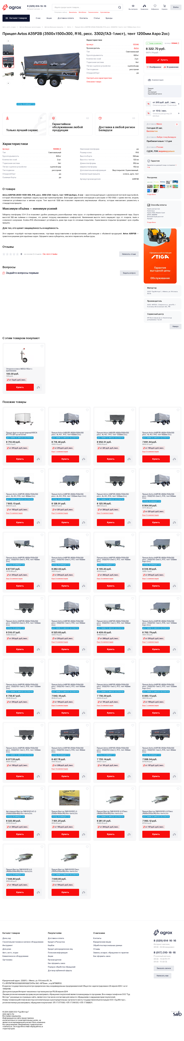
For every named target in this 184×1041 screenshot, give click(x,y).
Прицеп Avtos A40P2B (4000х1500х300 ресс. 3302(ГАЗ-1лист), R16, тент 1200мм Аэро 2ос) (159, 623)
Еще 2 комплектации (14, 578)
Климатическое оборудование (15, 956)
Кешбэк (51, 945)
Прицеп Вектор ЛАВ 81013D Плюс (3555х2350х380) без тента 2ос (65, 870)
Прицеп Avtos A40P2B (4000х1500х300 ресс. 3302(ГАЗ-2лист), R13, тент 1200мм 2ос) (23, 623)
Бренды (109, 18)
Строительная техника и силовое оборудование (23, 942)
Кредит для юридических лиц (60, 949)
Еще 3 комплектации (150, 451)
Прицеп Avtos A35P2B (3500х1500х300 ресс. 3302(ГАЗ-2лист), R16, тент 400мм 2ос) (68, 750)
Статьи (97, 18)
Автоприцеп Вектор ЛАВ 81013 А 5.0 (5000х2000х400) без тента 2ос (21, 812)
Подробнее (151, 222)
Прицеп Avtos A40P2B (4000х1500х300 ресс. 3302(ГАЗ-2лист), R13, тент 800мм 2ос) (68, 560)
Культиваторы (105, 12)
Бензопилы (73, 12)
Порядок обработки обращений (61, 967)
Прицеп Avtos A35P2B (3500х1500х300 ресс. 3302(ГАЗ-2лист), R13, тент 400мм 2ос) (113, 750)
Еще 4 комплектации (60, 769)
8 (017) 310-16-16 (165, 952)
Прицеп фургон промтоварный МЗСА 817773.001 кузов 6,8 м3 (21, 434)
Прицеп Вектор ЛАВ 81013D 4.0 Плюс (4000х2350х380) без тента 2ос (112, 812)
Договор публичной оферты (60, 971)
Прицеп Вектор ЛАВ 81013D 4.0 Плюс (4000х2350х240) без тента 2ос (157, 812)
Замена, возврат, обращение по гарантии (111, 953)
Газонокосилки (93, 12)
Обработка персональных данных (107, 945)
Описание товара (93, 82)
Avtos (69, 27)
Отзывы (96, 949)
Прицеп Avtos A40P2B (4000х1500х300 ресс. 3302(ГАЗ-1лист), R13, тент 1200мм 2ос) (23, 750)
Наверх (175, 326)
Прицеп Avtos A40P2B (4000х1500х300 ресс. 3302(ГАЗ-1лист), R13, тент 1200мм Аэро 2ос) (159, 686)
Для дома (7, 949)
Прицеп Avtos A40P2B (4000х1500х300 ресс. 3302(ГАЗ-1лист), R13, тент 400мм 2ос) (113, 686)
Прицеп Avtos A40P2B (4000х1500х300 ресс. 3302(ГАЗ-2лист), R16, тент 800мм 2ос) (159, 496)
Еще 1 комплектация (60, 451)
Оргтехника (7, 960)
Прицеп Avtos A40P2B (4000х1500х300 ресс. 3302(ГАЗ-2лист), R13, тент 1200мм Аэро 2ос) (159, 560)
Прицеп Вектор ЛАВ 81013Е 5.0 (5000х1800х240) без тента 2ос (65, 812)
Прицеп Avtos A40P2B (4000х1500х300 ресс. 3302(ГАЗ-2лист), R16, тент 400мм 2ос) (23, 560)
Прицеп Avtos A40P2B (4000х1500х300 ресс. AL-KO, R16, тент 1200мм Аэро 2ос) (69, 495)
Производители (54, 960)
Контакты (84, 18)
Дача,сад (7, 938)
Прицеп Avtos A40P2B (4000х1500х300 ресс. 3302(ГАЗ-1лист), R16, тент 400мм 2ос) (113, 623)
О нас (38, 18)
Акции (49, 18)
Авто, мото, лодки (9, 27)
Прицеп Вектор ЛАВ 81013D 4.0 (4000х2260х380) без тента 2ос (19, 870)
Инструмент (8, 945)
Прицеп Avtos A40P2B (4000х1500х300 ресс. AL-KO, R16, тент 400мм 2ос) (22, 495)
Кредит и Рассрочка (56, 942)
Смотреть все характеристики (99, 78)
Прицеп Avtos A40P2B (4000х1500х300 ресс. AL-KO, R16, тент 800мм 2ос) (158, 434)
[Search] (119, 7)
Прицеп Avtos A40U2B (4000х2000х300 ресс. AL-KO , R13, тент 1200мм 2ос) (113, 434)
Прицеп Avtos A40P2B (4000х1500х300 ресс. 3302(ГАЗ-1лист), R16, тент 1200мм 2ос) (23, 686)
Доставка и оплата (66, 18)
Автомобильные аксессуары (30, 27)
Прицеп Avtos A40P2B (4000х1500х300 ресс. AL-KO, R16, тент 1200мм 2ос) (113, 495)
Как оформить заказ (56, 963)
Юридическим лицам (102, 942)
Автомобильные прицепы (54, 27)
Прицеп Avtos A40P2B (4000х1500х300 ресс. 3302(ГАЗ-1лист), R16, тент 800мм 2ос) (68, 623)
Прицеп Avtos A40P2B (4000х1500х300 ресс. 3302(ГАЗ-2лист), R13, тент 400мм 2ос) (113, 560)
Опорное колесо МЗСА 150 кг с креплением (19, 370)
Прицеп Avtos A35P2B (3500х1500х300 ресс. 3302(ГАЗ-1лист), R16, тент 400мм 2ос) (159, 750)
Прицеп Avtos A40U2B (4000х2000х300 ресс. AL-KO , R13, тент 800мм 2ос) (67, 434)
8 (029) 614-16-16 (165, 940)
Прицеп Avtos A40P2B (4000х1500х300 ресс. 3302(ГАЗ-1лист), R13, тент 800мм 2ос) (68, 686)
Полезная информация (57, 953)
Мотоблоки (82, 12)
